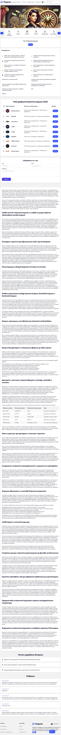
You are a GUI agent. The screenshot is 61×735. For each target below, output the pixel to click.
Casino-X (13, 146)
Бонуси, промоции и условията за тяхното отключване (15, 66)
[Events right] (59, 33)
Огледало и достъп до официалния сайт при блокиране (44, 56)
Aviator (20, 726)
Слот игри (24, 2)
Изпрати (6, 179)
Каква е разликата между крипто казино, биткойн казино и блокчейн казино (43, 61)
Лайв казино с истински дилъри (10, 79)
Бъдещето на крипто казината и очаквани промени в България (12, 89)
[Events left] (1, 33)
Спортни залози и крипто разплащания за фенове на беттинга (43, 80)
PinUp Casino (15, 151)
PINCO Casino (15, 141)
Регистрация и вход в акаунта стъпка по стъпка (14, 61)
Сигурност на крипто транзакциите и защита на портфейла (14, 75)
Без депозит (3, 729)
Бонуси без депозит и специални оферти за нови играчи (44, 66)
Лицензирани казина (16, 2)
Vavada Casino (15, 111)
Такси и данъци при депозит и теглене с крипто (43, 70)
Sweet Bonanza (22, 732)
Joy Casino (14, 121)
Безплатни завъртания (6, 732)
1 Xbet (13, 132)
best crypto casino (46, 547)
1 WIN (13, 126)
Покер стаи (38, 2)
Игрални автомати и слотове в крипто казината (43, 75)
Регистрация (3, 726)
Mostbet (13, 136)
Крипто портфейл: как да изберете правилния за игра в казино (14, 85)
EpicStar (13, 116)
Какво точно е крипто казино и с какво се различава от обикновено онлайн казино (14, 56)
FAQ (32, 88)
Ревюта (4, 93)
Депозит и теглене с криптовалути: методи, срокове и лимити (13, 70)
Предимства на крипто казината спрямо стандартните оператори (41, 85)
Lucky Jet (21, 729)
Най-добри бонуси (31, 2)
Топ (51, 731)
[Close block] (59, 51)
